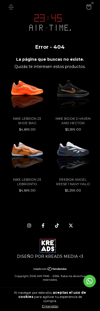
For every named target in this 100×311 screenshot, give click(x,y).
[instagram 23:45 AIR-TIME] (29, 225)
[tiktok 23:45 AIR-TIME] (57, 225)
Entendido (50, 306)
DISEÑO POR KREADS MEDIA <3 (50, 256)
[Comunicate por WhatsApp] (89, 281)
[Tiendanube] (50, 269)
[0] (88, 8)
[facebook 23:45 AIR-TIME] (43, 225)
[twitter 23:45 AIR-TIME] (71, 225)
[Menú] (12, 7)
